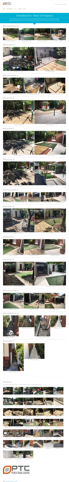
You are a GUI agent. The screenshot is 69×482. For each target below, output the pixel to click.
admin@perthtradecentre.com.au (11, 481)
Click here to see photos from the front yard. (47, 20)
